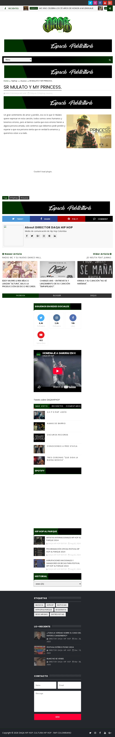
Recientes (57, 406)
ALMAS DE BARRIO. (56, 423)
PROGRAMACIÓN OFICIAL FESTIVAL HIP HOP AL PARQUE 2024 (63, 550)
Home (6, 81)
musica (23, 81)
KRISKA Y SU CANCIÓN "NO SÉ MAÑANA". (92, 282)
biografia (61, 610)
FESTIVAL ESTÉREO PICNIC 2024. (60, 647)
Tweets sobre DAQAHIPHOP (47, 399)
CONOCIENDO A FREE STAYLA (62, 446)
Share (47, 219)
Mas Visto (41, 406)
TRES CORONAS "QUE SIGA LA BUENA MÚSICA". (62, 458)
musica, (49, 93)
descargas (41, 614)
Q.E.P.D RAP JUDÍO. (57, 412)
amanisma (100, 8)
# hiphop (14, 198)
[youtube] (105, 3)
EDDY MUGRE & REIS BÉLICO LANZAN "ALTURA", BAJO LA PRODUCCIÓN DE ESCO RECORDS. (19, 283)
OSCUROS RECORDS (57, 434)
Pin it (75, 219)
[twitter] (90, 3)
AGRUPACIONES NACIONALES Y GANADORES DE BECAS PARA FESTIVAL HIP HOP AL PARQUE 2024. (63, 563)
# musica (24, 198)
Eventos (25, 8)
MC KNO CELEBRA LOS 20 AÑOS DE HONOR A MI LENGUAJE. (57, 8)
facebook (20, 295)
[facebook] (100, 3)
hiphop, (42, 93)
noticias (62, 605)
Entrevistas (57, 614)
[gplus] (110, 3)
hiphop (14, 81)
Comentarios (73, 406)
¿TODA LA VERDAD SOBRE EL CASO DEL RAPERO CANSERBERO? (64, 634)
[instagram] (95, 3)
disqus (93, 295)
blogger (57, 295)
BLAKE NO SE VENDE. (55, 658)
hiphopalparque (43, 610)
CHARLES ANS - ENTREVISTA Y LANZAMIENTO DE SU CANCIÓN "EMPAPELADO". (55, 283)
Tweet (20, 219)
